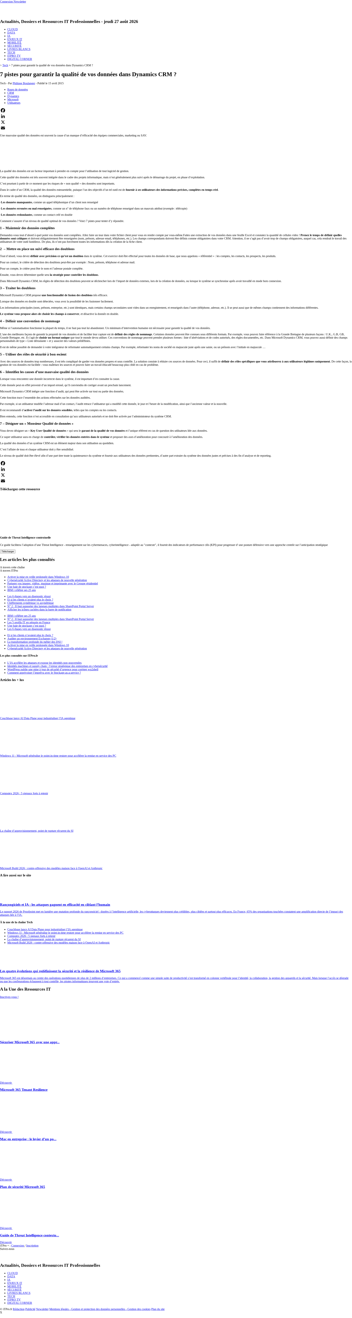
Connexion (18, 1245)
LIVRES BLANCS (18, 49)
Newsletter (42, 1309)
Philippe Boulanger (24, 83)
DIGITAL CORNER (19, 59)
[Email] (176, 128)
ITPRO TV (14, 55)
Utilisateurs (13, 102)
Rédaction (19, 1309)
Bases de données (17, 89)
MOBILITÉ (14, 42)
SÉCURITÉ (14, 45)
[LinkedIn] (176, 116)
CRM (10, 92)
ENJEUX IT (14, 39)
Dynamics (13, 96)
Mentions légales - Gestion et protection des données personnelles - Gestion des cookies (100, 1309)
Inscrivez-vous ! (9, 997)
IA (8, 35)
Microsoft (13, 99)
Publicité (30, 1309)
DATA (11, 32)
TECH (11, 52)
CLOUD (12, 29)
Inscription (32, 1245)
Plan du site (158, 1309)
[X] (176, 122)
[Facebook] (176, 110)
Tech (5, 65)
